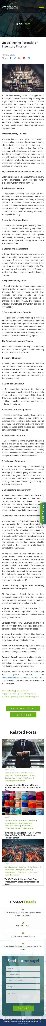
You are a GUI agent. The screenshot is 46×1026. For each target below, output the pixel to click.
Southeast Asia (10, 778)
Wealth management (9, 697)
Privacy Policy (23, 1024)
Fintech (32, 775)
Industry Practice (22, 691)
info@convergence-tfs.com (23, 936)
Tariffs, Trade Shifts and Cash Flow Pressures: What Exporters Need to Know (22, 881)
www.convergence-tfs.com (13, 677)
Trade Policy (21, 872)
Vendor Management (27, 694)
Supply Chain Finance (9, 694)
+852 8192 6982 (23, 926)
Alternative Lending (8, 691)
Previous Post (23, 708)
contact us (32, 677)
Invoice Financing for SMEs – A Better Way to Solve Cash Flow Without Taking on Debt (23, 835)
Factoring (32, 820)
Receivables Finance (12, 826)
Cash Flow (22, 820)
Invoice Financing (11, 823)
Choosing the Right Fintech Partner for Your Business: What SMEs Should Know (23, 787)
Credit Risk (9, 775)
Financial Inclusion (21, 775)
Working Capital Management (29, 697)
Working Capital (27, 828)
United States (32, 872)
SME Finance (26, 826)
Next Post (23, 715)
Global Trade (9, 870)
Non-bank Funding (25, 823)
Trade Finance (10, 872)
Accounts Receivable (12, 773)
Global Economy (33, 867)
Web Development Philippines (28, 1021)
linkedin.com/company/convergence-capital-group (23, 947)
